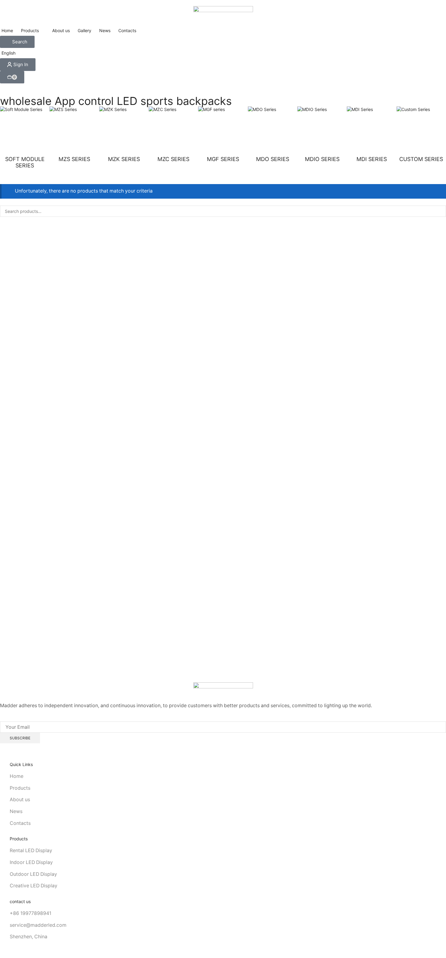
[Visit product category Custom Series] (421, 131)
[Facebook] (1, 718)
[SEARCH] (440, 211)
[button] (17, 42)
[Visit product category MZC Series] (173, 131)
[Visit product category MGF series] (223, 131)
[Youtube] (42, 718)
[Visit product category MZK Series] (124, 131)
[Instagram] (21, 718)
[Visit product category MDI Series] (371, 131)
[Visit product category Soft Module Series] (24, 131)
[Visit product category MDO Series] (272, 131)
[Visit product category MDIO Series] (322, 131)
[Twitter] (11, 718)
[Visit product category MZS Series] (74, 131)
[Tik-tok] (31, 718)
